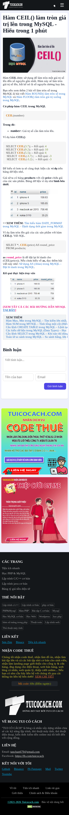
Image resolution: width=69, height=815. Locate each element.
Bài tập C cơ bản (40, 610)
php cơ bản (48, 605)
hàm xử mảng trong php (15, 622)
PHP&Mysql (9, 610)
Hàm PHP (24, 610)
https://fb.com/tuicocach (29, 755)
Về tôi (13, 788)
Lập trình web (52, 622)
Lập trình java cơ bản (14, 583)
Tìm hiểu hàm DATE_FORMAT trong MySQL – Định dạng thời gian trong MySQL (33, 225)
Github (6, 768)
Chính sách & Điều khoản (43, 793)
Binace (20, 642)
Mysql (56, 610)
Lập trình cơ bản (30, 605)
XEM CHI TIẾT (44, 676)
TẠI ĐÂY (9, 310)
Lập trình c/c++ (11, 605)
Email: (6, 751)
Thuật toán (36, 622)
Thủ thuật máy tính (13, 627)
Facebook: (8, 755)
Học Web (31, 616)
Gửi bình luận (55, 386)
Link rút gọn (52, 788)
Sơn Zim (7, 642)
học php (57, 616)
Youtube (7, 774)
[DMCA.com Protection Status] (34, 806)
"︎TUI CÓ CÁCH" (12, 728)
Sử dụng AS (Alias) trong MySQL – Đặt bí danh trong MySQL (32, 265)
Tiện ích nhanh (11, 568)
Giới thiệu (17, 793)
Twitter (59, 768)
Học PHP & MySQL (14, 573)
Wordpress (44, 616)
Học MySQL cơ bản (13, 616)
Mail (48, 768)
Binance (19, 768)
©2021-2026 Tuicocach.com (23, 802)
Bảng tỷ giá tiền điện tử (16, 588)
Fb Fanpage (35, 768)
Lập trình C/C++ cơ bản (16, 578)
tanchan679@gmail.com (25, 751)
